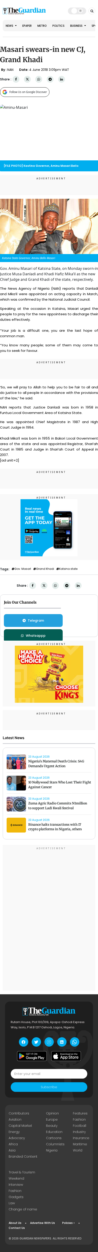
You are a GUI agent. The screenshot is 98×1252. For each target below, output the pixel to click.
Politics (58, 26)
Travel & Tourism (22, 1172)
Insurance (81, 1138)
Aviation (15, 1119)
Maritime (80, 1144)
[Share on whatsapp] (38, 79)
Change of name (23, 1209)
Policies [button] (67, 1223)
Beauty (51, 1125)
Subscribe (49, 1087)
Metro (42, 26)
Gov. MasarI (22, 568)
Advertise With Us (42, 1223)
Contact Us (17, 1228)
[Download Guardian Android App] (32, 1056)
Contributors (19, 1113)
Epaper (27, 26)
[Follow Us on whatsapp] (74, 1042)
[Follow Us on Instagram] (49, 1042)
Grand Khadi (45, 568)
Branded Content (23, 1156)
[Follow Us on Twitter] (36, 1042)
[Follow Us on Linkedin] (62, 1042)
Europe (52, 1119)
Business (76, 26)
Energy (14, 1132)
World (77, 1150)
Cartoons (54, 1138)
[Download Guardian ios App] (66, 1056)
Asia (12, 1150)
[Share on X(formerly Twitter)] (27, 79)
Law (12, 1203)
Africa (13, 1144)
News (10, 26)
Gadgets (16, 1197)
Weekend (16, 1178)
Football (79, 1125)
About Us (15, 1223)
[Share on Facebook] (16, 79)
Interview (16, 1184)
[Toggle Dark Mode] (77, 10)
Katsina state (68, 568)
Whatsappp (36, 635)
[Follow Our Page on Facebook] (23, 1042)
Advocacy (17, 1138)
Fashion (79, 1119)
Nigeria (51, 1150)
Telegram (36, 620)
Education (54, 1132)
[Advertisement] (49, 918)
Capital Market (20, 1125)
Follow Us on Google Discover (28, 92)
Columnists (55, 1144)
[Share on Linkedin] (61, 79)
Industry (79, 1132)
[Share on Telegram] (50, 79)
